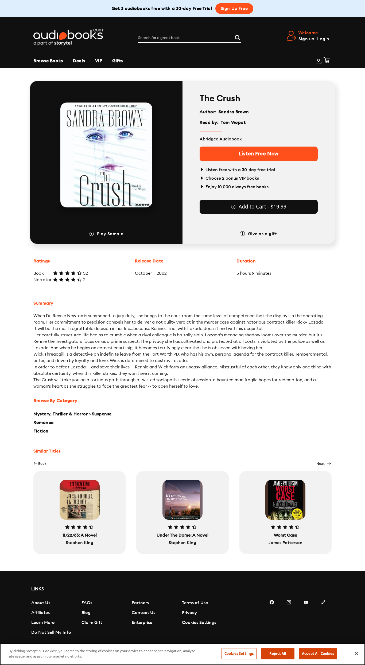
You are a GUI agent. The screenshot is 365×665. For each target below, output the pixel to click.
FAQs (86, 603)
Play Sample (110, 233)
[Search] (237, 37)
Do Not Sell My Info (51, 632)
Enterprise (142, 622)
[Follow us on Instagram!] (288, 618)
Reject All (277, 653)
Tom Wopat (233, 122)
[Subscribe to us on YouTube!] (305, 618)
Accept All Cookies (318, 653)
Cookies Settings (199, 622)
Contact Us (143, 613)
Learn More (43, 622)
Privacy (189, 613)
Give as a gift (262, 233)
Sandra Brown (234, 111)
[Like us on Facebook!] (271, 618)
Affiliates (40, 613)
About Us (40, 603)
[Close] (356, 653)
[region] (182, 654)
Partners (140, 603)
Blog (86, 613)
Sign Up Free (234, 8)
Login (323, 39)
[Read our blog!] (323, 618)
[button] (39, 463)
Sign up (306, 39)
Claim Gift (91, 622)
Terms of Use (195, 603)
